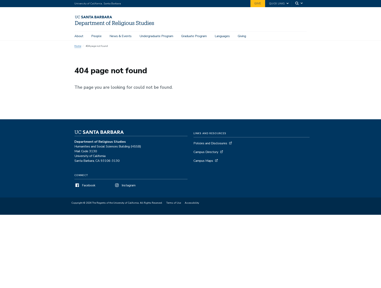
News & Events (121, 36)
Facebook (88, 185)
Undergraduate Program (156, 36)
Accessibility (192, 202)
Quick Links (277, 3)
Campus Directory (205, 152)
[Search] (299, 3)
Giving (242, 36)
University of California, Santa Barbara (97, 3)
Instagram (128, 185)
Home (77, 46)
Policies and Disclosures (210, 143)
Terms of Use (173, 202)
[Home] (116, 26)
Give (257, 3)
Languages (222, 36)
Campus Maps (203, 161)
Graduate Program (194, 36)
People (96, 36)
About (78, 36)
